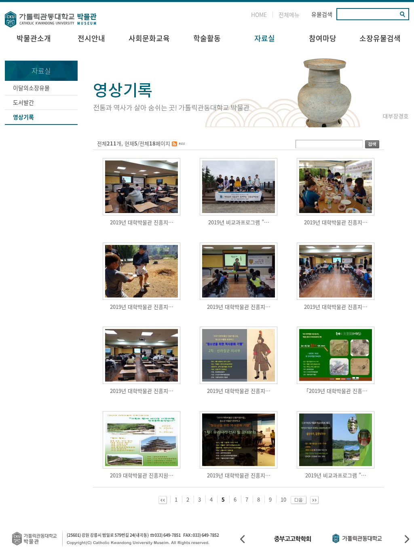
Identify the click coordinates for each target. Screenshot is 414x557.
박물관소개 (34, 38)
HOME (259, 15)
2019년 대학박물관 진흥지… (141, 222)
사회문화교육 (149, 38)
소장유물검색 (380, 38)
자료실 (264, 38)
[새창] (178, 143)
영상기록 (23, 117)
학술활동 (207, 38)
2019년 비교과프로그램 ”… (238, 222)
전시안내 (91, 38)
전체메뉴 (289, 15)
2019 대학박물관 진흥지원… (141, 475)
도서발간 (23, 102)
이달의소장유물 (31, 88)
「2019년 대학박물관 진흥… (336, 391)
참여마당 (322, 38)
